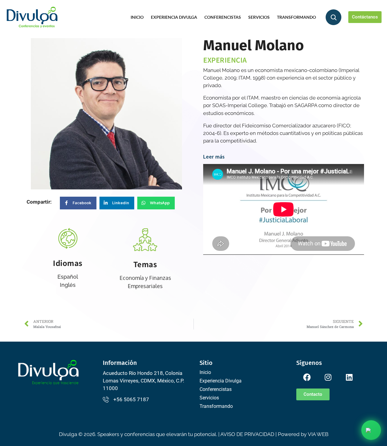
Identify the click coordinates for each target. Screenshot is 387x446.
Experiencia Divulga (174, 17)
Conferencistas (222, 17)
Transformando (296, 17)
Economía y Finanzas (145, 277)
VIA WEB (318, 434)
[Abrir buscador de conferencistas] (333, 17)
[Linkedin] (349, 377)
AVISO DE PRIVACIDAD (247, 434)
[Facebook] (306, 377)
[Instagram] (328, 377)
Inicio (137, 17)
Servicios (259, 17)
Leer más (214, 157)
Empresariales (145, 286)
